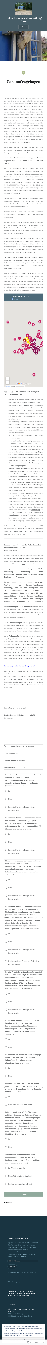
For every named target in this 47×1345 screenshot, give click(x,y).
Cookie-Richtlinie (26, 1335)
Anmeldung (35, 510)
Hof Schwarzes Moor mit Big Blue (23, 19)
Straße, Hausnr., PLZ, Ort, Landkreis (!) (19, 716)
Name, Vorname (15, 708)
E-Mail (11, 753)
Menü (24, 27)
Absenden (23, 1194)
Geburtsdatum (14, 768)
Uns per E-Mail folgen (18, 1238)
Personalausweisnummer (19, 746)
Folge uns (12, 1266)
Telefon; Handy (14, 760)
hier (23, 564)
